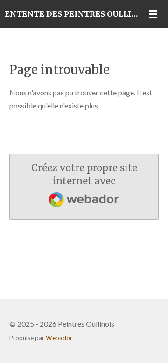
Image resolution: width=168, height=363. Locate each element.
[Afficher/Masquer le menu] (153, 14)
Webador (59, 338)
